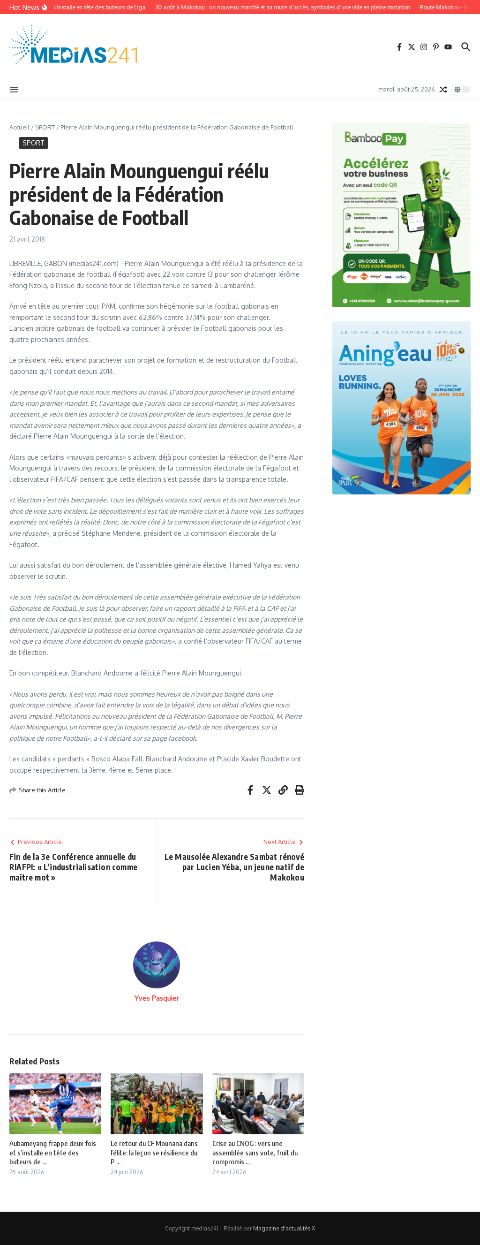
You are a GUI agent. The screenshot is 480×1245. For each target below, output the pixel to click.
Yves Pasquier (157, 998)
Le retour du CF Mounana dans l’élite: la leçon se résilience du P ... (154, 1152)
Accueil (19, 127)
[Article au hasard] (443, 89)
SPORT (45, 127)
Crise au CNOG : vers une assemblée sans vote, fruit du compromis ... (255, 1152)
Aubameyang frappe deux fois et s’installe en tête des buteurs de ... (52, 1152)
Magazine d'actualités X (284, 1228)
